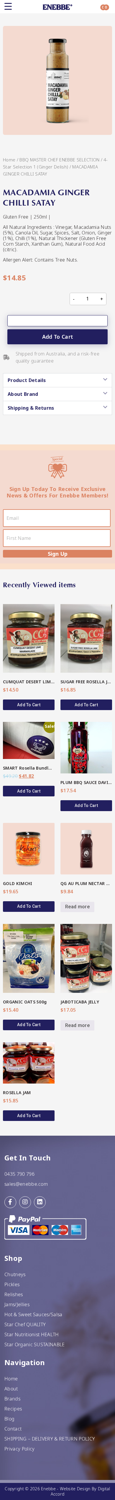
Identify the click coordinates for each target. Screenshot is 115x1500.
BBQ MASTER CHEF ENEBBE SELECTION (59, 160)
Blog (9, 1418)
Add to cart (57, 336)
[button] (57, 380)
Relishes (13, 1294)
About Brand (23, 394)
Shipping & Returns (31, 408)
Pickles (11, 1284)
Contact (13, 1428)
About (11, 1388)
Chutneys (15, 1274)
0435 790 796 (19, 1174)
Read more (77, 906)
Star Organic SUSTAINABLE (34, 1344)
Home (9, 160)
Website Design (75, 1488)
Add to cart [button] (28, 704)
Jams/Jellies (16, 1304)
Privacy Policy (19, 1449)
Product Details (27, 380)
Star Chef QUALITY (25, 1324)
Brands (12, 1398)
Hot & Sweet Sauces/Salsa (33, 1314)
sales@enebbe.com (26, 1184)
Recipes (13, 1408)
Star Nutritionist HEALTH (31, 1334)
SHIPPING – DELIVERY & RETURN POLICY (49, 1438)
